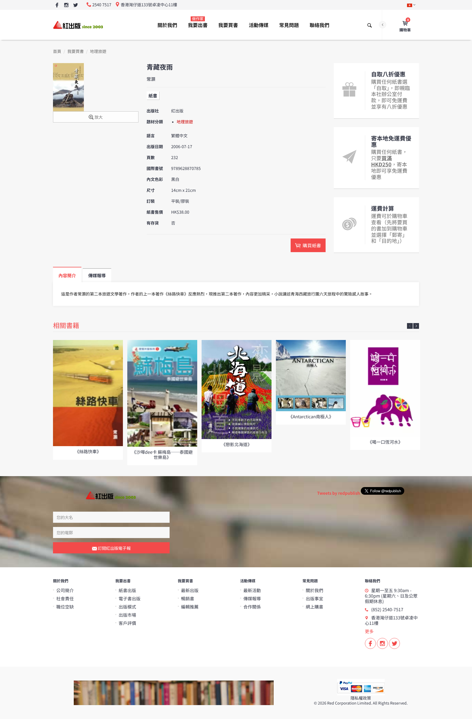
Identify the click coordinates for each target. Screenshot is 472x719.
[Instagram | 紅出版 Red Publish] (66, 5)
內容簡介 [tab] (67, 275)
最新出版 (190, 590)
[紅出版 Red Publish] (78, 25)
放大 (98, 117)
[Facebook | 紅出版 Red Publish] (57, 5)
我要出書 (198, 22)
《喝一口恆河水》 (385, 441)
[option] (88, 400)
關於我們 (167, 25)
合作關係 (252, 606)
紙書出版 (127, 590)
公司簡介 (65, 590)
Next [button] (416, 326)
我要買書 (228, 25)
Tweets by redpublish (338, 493)
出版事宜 (314, 598)
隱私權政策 (360, 698)
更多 (369, 631)
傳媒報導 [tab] (97, 275)
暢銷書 (187, 598)
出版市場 (127, 614)
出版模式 (127, 606)
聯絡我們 (319, 25)
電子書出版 (129, 598)
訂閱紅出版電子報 (114, 548)
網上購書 (314, 606)
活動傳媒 (259, 25)
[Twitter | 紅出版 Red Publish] (75, 5)
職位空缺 (65, 606)
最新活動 (252, 590)
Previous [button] (410, 326)
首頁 (57, 51)
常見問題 (289, 25)
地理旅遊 (98, 51)
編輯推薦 (190, 606)
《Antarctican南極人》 (310, 416)
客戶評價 (127, 623)
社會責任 (65, 598)
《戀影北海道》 (236, 444)
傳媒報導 (252, 598)
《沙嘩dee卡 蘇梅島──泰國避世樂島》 (162, 454)
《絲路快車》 (88, 451)
